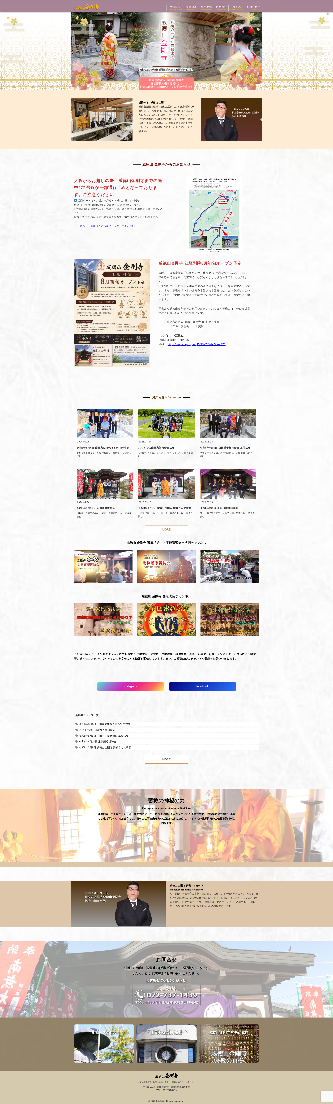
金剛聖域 (206, 7)
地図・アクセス (104, 1043)
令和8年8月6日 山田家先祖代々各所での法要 (103, 447)
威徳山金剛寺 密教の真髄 (229, 1043)
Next (262, 119)
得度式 (236, 7)
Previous (71, 119)
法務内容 (221, 7)
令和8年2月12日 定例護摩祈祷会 (219, 508)
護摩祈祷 (191, 7)
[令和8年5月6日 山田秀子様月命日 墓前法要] (228, 437)
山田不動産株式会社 (166, 1043)
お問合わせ (253, 7)
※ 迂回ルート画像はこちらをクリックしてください (104, 226)
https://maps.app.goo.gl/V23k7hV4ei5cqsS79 (196, 344)
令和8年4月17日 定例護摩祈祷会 (96, 508)
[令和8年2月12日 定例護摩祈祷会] (228, 497)
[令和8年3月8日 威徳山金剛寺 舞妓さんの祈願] (166, 497)
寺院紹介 (175, 7)
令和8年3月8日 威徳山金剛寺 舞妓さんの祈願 (164, 508)
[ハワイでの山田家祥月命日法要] (166, 437)
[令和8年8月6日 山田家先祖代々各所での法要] (105, 437)
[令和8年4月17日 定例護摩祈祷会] (105, 497)
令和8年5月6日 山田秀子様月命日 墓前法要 (225, 447)
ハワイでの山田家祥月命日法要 (156, 447)
